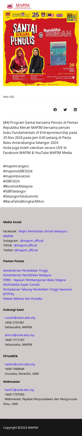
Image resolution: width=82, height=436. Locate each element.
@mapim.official (25, 245)
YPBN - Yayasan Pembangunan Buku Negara (34, 280)
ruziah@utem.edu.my (20, 318)
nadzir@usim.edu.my (20, 364)
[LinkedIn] (75, 109)
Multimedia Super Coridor (21, 284)
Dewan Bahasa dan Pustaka (22, 299)
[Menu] (69, 15)
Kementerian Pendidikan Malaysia (27, 275)
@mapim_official (32, 241)
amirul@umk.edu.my (19, 335)
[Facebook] (55, 109)
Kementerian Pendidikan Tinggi (25, 270)
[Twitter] (65, 109)
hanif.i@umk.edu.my (19, 390)
